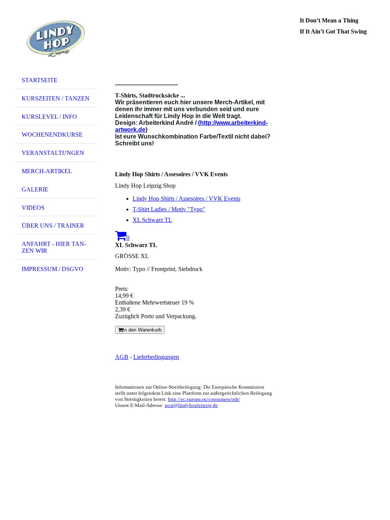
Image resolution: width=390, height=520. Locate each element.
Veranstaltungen (53, 153)
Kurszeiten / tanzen (56, 98)
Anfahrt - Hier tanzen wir (54, 247)
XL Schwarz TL (152, 220)
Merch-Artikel (47, 171)
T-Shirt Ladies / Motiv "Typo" (169, 209)
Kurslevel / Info (49, 116)
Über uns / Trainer (53, 225)
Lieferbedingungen (156, 357)
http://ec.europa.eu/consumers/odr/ (204, 399)
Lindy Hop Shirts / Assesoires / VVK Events (186, 198)
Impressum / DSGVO (52, 269)
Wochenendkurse (52, 134)
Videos (33, 207)
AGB (121, 357)
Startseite (40, 80)
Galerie (35, 189)
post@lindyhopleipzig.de (191, 405)
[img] (56, 39)
